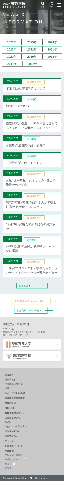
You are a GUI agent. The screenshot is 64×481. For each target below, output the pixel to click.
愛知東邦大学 (34, 82)
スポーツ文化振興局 (15, 393)
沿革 (7, 388)
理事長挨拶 (10, 379)
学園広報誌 (10, 403)
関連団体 (9, 451)
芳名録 (8, 422)
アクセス (9, 441)
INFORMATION (13, 431)
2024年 (52, 42)
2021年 (52, 49)
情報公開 (9, 408)
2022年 (32, 49)
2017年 (12, 63)
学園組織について (14, 384)
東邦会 (8, 468)
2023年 (12, 49)
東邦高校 (31, 99)
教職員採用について (15, 413)
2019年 (32, 56)
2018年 (52, 56)
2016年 (32, 63)
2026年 (12, 42)
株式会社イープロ (14, 459)
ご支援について (12, 417)
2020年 (12, 56)
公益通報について (14, 446)
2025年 (32, 42)
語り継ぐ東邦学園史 (15, 398)
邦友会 (8, 463)
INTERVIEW (11, 436)
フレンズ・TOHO (13, 455)
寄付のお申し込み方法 (16, 426)
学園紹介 (9, 375)
